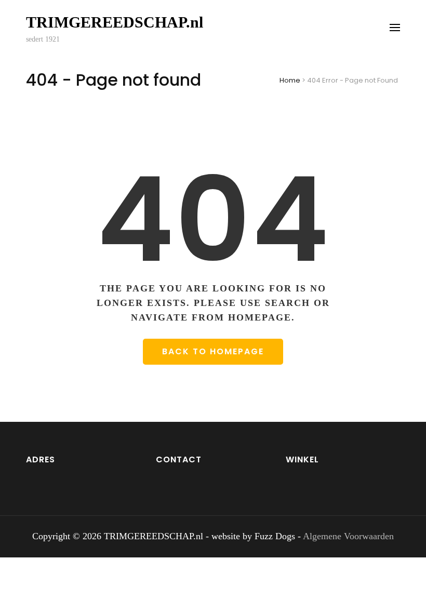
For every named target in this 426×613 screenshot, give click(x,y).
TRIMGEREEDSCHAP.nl (114, 22)
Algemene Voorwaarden (348, 536)
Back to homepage (213, 351)
